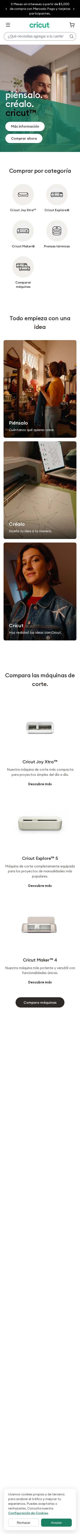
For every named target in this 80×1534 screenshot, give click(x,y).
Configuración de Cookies (28, 1513)
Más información (25, 126)
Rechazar (23, 1522)
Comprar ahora (24, 138)
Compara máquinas (40, 1002)
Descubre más (40, 784)
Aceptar (56, 1522)
